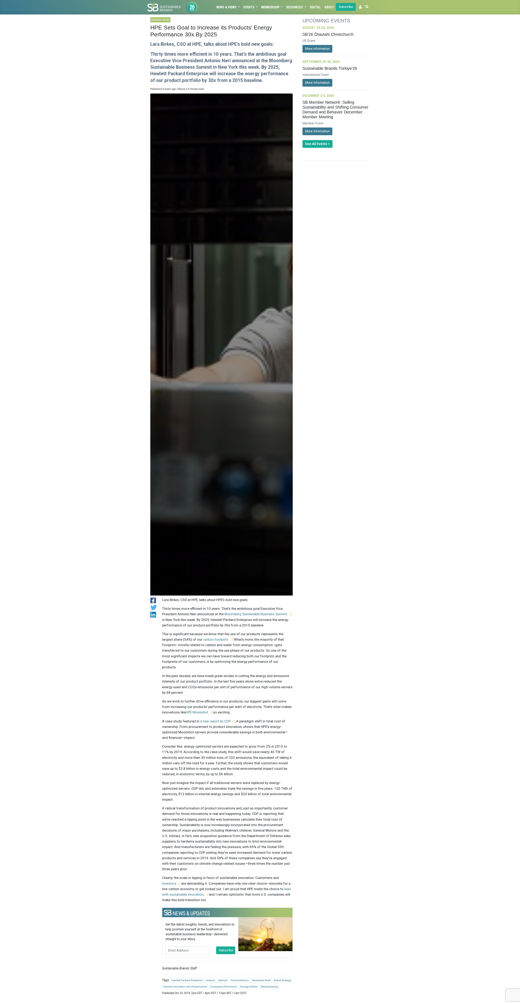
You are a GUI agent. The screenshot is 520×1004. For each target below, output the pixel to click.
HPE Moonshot (197, 712)
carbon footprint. (216, 639)
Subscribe (346, 7)
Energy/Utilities (249, 986)
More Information (317, 49)
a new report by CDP (215, 721)
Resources (295, 7)
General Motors (240, 980)
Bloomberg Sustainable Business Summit (256, 614)
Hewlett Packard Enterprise (187, 980)
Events (249, 7)
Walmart (223, 980)
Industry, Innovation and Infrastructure (185, 986)
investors (169, 883)
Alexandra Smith (261, 980)
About (329, 7)
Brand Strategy (282, 980)
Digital (315, 7)
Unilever (210, 980)
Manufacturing (269, 986)
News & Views (226, 7)
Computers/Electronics (223, 986)
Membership (270, 7)
